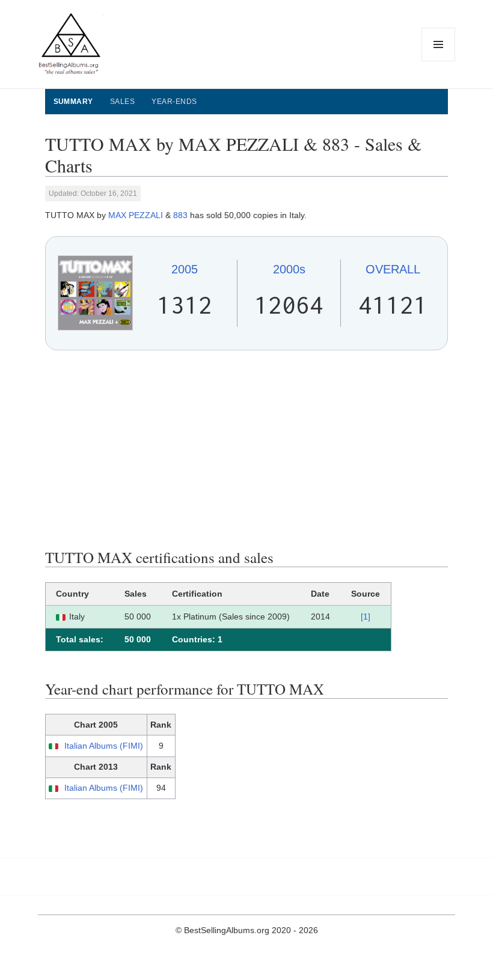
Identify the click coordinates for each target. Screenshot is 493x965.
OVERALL (393, 269)
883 (180, 215)
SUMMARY (73, 101)
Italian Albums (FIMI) (103, 745)
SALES (122, 101)
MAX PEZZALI (135, 215)
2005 (184, 269)
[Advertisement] (247, 449)
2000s (289, 269)
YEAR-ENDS (174, 101)
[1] (365, 616)
